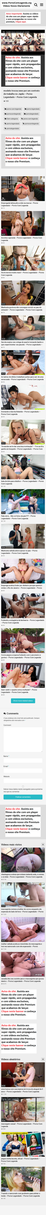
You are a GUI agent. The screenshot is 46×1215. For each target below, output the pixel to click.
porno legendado (33, 109)
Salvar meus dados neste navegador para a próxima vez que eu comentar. (23, 790)
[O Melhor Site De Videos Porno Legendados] (17, 5)
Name (6, 756)
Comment (7, 725)
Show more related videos (23, 701)
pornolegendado (32, 114)
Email (6, 766)
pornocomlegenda (13, 114)
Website (7, 776)
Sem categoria (12, 119)
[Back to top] (41, 1210)
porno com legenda (13, 109)
